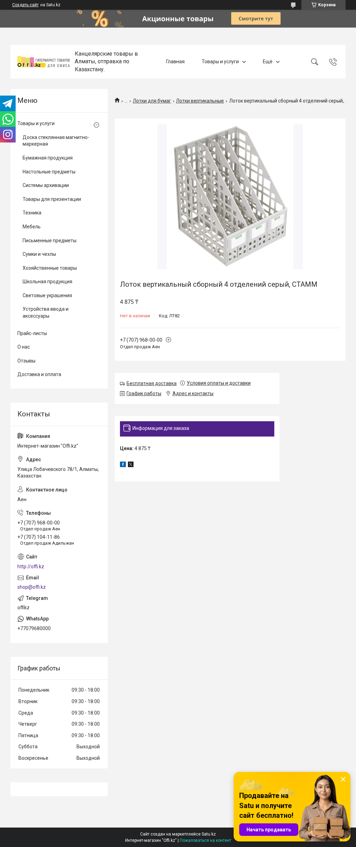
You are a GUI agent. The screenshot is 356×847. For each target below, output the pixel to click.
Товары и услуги (220, 61)
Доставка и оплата (39, 374)
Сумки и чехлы (39, 254)
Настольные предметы (49, 171)
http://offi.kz (30, 566)
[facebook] (123, 465)
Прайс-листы (32, 333)
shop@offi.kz (31, 587)
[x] (131, 465)
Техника (32, 212)
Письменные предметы (49, 240)
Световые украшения (47, 295)
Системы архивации (46, 185)
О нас (23, 347)
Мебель (32, 226)
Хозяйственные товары (50, 268)
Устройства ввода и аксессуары (45, 312)
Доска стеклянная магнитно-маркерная (56, 141)
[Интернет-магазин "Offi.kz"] (43, 61)
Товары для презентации (52, 199)
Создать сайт (25, 4)
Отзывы (26, 361)
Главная (175, 61)
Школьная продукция (47, 281)
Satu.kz (209, 834)
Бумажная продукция (48, 158)
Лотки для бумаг (152, 101)
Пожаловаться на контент (205, 840)
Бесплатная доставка (152, 383)
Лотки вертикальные (200, 101)
